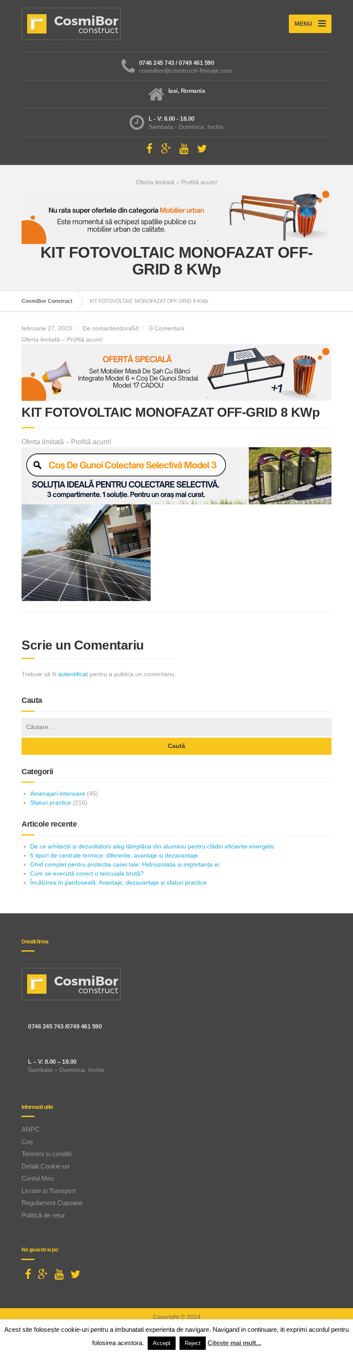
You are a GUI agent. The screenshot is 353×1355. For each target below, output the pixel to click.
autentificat (73, 674)
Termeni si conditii (46, 1153)
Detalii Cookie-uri (45, 1166)
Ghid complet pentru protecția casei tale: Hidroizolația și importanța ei (124, 864)
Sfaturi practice (50, 802)
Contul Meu (38, 1178)
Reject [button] (193, 1343)
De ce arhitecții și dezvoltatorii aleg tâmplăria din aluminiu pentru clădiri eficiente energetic (152, 846)
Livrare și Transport (49, 1190)
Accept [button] (161, 1343)
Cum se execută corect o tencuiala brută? (87, 873)
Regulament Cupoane (52, 1202)
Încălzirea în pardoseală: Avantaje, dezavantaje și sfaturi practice (118, 882)
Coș (27, 1141)
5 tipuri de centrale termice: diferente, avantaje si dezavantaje (114, 855)
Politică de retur (43, 1215)
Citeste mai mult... (234, 1342)
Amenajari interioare (57, 793)
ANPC (31, 1129)
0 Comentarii (166, 328)
